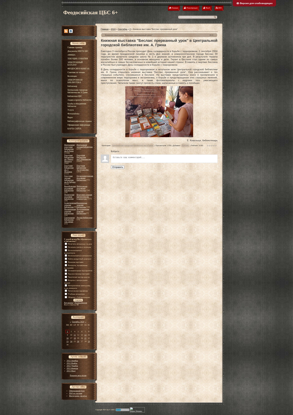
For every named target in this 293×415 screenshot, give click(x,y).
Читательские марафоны (78, 291)
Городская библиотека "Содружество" (83, 168)
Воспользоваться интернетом (80, 256)
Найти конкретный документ (79, 259)
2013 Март (71, 371)
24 (71, 341)
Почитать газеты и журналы (79, 247)
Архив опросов (80, 303)
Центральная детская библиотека (85, 146)
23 (67, 341)
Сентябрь (122, 29)
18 (75, 338)
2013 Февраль (72, 368)
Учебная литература (76, 294)
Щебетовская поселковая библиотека (82, 188)
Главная (105, 29)
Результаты (68, 303)
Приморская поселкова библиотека (69, 197)
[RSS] (66, 31)
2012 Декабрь (72, 366)
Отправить (117, 167)
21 (85, 338)
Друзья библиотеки (84, 218)
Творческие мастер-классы (79, 277)
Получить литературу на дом (80, 244)
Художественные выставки (79, 274)
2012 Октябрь (72, 361)
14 (85, 335)
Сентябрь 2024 (78, 322)
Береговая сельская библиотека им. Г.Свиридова (84, 197)
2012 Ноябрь (72, 363)
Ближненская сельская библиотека (82, 205)
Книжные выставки (75, 262)
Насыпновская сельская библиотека (70, 211)
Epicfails (185, 145)
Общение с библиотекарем (79, 297)
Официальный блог (77, 391)
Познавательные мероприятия (80, 271)
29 (89, 341)
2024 (113, 29)
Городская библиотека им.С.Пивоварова (84, 157)
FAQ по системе (75, 393)
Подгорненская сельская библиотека (83, 211)
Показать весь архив (78, 375)
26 (78, 341)
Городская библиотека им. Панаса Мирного (69, 158)
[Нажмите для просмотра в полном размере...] (159, 136)
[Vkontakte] (71, 31)
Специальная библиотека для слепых (69, 220)
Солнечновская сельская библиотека (70, 205)
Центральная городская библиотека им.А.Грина (69, 148)
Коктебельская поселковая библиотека (70, 188)
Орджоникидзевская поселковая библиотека (85, 178)
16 (67, 338)
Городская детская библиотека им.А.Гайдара (69, 179)
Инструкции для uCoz (78, 396)
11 (75, 335)
